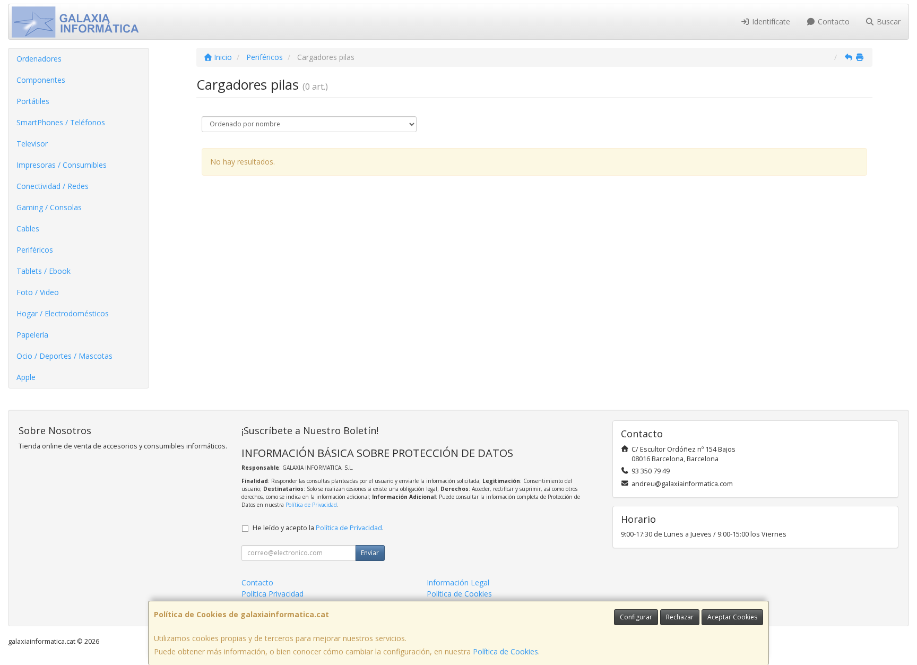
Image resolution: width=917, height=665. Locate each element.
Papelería (32, 335)
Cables (27, 228)
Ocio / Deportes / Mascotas (64, 356)
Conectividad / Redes (52, 186)
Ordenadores (39, 59)
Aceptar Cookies (732, 616)
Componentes (40, 80)
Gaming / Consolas (49, 207)
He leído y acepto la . (318, 527)
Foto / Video (37, 292)
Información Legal (458, 582)
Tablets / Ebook (43, 271)
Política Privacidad (272, 594)
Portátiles (32, 101)
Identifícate (770, 21)
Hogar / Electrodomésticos (62, 313)
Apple (26, 377)
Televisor (32, 144)
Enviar (370, 552)
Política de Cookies (505, 651)
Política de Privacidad (311, 504)
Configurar (636, 616)
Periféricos (34, 250)
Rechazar (680, 616)
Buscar (888, 21)
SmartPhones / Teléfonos (60, 122)
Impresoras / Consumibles (61, 165)
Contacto (833, 21)
